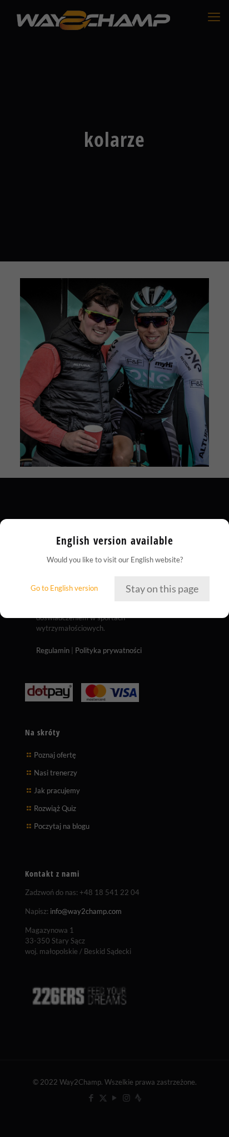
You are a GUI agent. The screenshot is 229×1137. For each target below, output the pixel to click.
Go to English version (64, 588)
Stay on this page (162, 588)
